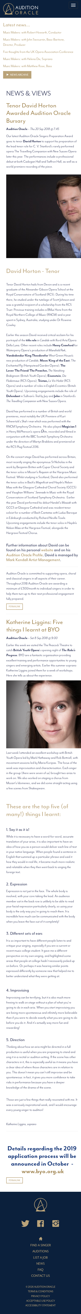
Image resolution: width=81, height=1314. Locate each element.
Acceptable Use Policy (40, 1301)
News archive (19, 74)
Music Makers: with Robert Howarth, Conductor (32, 32)
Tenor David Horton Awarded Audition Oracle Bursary (38, 113)
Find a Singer (40, 1245)
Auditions (40, 1251)
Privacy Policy (40, 1296)
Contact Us (40, 1276)
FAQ (40, 1270)
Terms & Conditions (40, 1291)
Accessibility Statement (40, 1305)
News (40, 1264)
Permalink (14, 606)
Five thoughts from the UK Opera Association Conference (38, 52)
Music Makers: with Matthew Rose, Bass (27, 66)
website (47, 550)
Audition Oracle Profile (24, 555)
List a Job (40, 1258)
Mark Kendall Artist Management (33, 559)
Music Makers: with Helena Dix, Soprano (28, 59)
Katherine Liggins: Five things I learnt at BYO (34, 625)
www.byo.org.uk (43, 1171)
